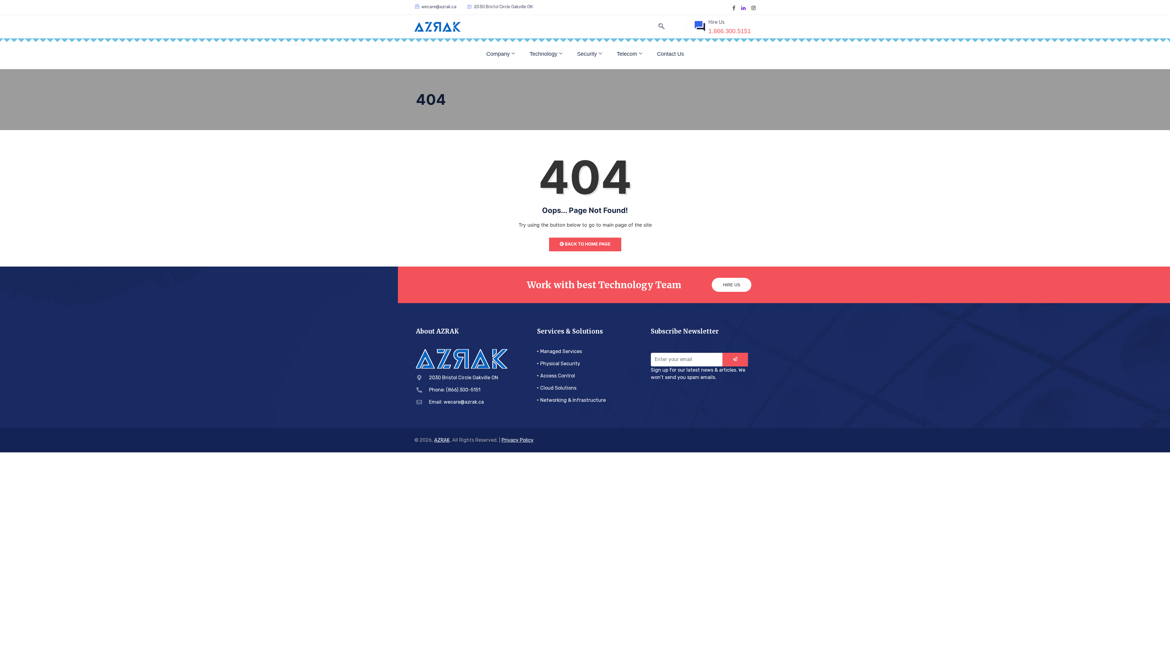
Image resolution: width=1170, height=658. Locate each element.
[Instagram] (753, 7)
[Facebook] (734, 7)
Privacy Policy (518, 440)
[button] (661, 27)
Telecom (627, 54)
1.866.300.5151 (729, 31)
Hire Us (731, 284)
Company (498, 54)
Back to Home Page (587, 243)
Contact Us (670, 54)
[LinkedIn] (743, 7)
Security (587, 54)
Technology (543, 54)
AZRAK (442, 440)
